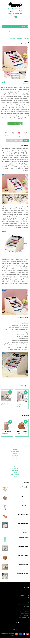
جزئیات (20, 140)
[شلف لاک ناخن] (22, 75)
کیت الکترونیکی (15, 470)
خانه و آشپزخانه (15, 457)
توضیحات (26, 140)
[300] (15, 58)
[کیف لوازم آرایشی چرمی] (22, 425)
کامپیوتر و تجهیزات (15, 451)
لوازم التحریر (15, 472)
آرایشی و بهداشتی (15, 455)
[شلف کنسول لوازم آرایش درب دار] (22, 396)
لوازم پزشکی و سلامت (15, 474)
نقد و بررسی (9, 140)
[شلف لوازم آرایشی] (7, 75)
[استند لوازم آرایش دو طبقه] (6, 396)
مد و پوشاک (15, 453)
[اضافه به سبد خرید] (26, 392)
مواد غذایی (15, 476)
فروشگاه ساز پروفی (12, 629)
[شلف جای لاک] (15, 75)
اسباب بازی (15, 466)
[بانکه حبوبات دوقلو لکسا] (6, 425)
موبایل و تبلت (15, 449)
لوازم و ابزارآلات (15, 468)
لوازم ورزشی (15, 459)
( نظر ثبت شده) (26, 83)
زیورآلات (15, 462)
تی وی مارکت (15, 464)
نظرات (15, 140)
